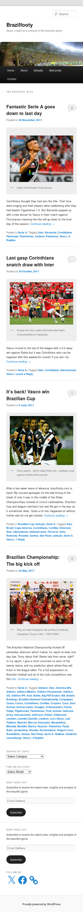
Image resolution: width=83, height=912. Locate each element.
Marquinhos (58, 722)
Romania (11, 535)
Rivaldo (33, 730)
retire (62, 532)
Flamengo (12, 236)
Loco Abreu (57, 718)
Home (10, 70)
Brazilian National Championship (38, 699)
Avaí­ (29, 695)
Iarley (9, 715)
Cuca (65, 703)
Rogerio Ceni (65, 730)
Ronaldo (24, 535)
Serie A (22, 232)
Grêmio (57, 711)
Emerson (65, 528)
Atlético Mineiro (26, 692)
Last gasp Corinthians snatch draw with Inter (30, 261)
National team (38, 532)
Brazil (9, 528)
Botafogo (11, 699)
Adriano (43, 688)
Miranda (11, 726)
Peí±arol (53, 532)
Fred (48, 711)
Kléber (48, 715)
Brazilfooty (19, 24)
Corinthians (65, 232)
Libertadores (20, 532)
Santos (34, 535)
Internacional (68, 370)
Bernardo (50, 232)
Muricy (32, 726)
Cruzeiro (55, 703)
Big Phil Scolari (51, 695)
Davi (72, 703)
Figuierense (22, 711)
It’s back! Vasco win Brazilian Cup (27, 394)
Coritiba (53, 528)
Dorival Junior (24, 707)
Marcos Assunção (39, 722)
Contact (11, 79)
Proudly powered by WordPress (41, 904)
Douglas (40, 707)
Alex (41, 232)
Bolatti (70, 695)
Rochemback (48, 730)
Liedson (39, 236)
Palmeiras (52, 236)
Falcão (68, 707)
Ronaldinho (13, 734)
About (24, 70)
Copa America (23, 528)
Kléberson (60, 715)
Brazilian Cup (26, 524)
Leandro (11, 718)
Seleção (38, 70)
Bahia (36, 695)
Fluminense (27, 236)
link (14, 679)
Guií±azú (68, 711)
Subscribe (16, 812)
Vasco (63, 236)
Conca (19, 703)
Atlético (11, 692)
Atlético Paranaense (49, 692)
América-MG (63, 688)
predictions (21, 730)
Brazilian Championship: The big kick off (33, 560)
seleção (58, 535)
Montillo (22, 726)
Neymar (42, 726)
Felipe (10, 711)
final (8, 532)
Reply (20, 539)
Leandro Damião (28, 718)
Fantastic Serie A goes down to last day (30, 110)
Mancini (22, 722)
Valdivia (59, 734)
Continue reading (42, 224)
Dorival (10, 707)
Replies (38, 738)
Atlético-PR (18, 695)
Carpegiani (66, 699)
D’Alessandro (54, 707)
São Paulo (46, 535)
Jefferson (37, 715)
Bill (63, 695)
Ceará (10, 703)
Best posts (55, 70)
